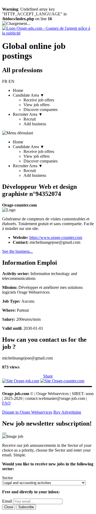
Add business (34, 124)
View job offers (36, 104)
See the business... (17, 251)
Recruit (29, 119)
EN (11, 81)
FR (4, 81)
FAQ (6, 403)
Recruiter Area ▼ (29, 171)
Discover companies (40, 109)
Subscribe (26, 507)
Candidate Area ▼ (35, 153)
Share (48, 376)
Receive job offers (38, 100)
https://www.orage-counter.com (55, 237)
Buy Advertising (67, 412)
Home (18, 90)
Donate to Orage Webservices (27, 412)
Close (8, 507)
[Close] (4, 433)
